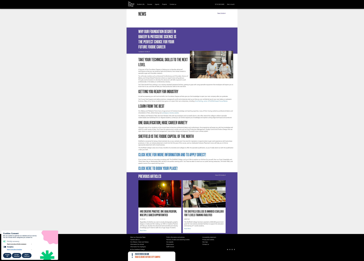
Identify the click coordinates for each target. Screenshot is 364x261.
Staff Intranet (170, 247)
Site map (205, 242)
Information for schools (137, 244)
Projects (164, 4)
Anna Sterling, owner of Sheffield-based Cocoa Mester (211, 101)
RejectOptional (26, 255)
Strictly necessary (13, 241)
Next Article (221, 13)
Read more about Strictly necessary (16, 244)
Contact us (173, 4)
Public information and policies (175, 237)
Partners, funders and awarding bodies (178, 239)
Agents (157, 4)
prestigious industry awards (170, 113)
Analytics (10, 247)
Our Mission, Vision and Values (139, 242)
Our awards (169, 242)
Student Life (140, 4)
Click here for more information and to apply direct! (172, 155)
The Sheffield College (131, 3)
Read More (143, 230)
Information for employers (138, 247)
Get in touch (231, 4)
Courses (149, 4)
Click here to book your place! (157, 168)
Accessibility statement (209, 237)
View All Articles (220, 175)
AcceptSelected (16, 255)
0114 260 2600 (219, 4)
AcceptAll (7, 255)
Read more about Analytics (14, 249)
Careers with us (135, 239)
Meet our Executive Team (138, 237)
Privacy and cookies (208, 239)
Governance (170, 244)
